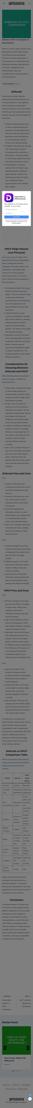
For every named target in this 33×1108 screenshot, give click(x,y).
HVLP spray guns (8, 257)
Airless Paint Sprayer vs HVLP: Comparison (6, 1003)
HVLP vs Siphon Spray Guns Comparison (25, 1001)
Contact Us (16, 1085)
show (16, 84)
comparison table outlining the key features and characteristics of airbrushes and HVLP (15, 762)
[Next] (28, 1048)
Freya (7, 1064)
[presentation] (16, 1040)
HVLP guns (26, 288)
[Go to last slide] (5, 1048)
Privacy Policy (22, 1089)
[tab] (14, 1070)
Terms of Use (10, 1089)
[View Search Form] (3, 3)
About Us (6, 1085)
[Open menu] (29, 3)
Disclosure (26, 1085)
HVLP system (10, 379)
